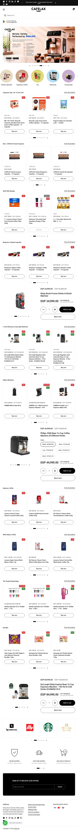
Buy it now (58, 317)
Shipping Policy (32, 809)
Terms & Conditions (33, 812)
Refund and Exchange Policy (36, 804)
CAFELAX (16, 828)
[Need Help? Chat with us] (5, 823)
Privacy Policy (32, 807)
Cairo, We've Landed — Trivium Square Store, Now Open (39, 3)
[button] (73, 9)
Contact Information (34, 814)
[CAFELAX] (38, 9)
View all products (69, 92)
